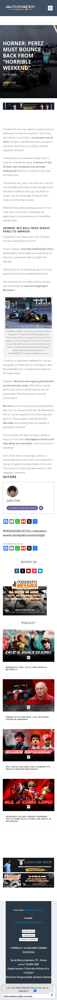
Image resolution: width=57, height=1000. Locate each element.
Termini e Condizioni (28, 939)
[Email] (41, 508)
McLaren (8, 406)
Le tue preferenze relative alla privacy (28, 989)
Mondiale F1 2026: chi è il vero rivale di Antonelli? (26, 668)
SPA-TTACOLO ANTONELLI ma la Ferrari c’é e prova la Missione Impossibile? (28, 768)
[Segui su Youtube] (28, 571)
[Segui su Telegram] (40, 571)
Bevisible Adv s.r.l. (34, 909)
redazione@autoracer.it (28, 922)
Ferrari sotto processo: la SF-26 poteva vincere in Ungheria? (27, 718)
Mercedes (8, 423)
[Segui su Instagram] (34, 571)
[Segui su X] (22, 571)
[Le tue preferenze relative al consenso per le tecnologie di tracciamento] (52, 995)
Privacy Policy (28, 931)
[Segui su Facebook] (16, 571)
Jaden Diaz (13, 500)
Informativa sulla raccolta (18, 996)
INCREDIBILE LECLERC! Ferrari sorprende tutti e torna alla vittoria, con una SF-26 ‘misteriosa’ (28, 818)
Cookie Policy (28, 935)
